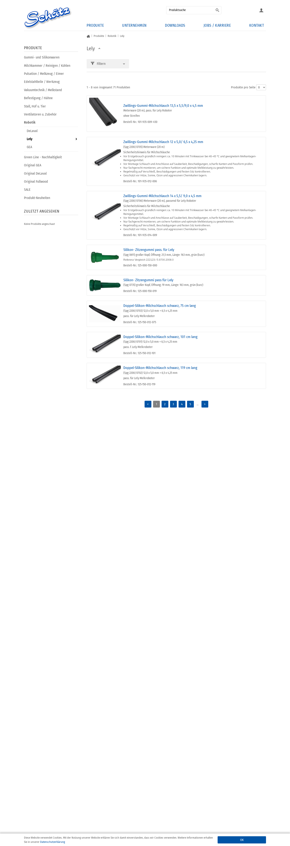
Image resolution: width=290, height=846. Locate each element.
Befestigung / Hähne (38, 98)
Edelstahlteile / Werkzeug (42, 82)
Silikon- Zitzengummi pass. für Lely (148, 250)
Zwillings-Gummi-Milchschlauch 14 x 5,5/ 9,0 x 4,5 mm (162, 196)
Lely (29, 139)
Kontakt (256, 25)
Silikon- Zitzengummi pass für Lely (148, 280)
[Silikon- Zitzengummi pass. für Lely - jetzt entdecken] (105, 257)
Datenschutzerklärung (52, 841)
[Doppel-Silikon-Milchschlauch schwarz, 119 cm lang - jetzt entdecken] (105, 376)
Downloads (175, 25)
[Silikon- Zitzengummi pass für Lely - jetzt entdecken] (105, 285)
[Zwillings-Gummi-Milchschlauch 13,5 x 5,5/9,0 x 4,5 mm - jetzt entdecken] (105, 113)
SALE (27, 190)
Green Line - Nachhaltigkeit (43, 157)
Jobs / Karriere (217, 25)
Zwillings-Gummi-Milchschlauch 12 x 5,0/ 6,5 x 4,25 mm (163, 142)
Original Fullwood (36, 181)
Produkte (95, 25)
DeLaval (32, 131)
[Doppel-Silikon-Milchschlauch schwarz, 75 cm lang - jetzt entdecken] (105, 313)
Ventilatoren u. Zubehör (40, 114)
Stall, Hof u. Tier (35, 106)
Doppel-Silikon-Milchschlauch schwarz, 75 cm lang (159, 305)
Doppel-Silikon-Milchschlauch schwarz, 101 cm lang (160, 337)
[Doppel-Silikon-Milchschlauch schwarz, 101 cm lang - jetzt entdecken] (105, 345)
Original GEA (32, 165)
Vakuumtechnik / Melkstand (43, 90)
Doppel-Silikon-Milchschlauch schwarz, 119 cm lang (160, 368)
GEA (29, 147)
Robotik (29, 122)
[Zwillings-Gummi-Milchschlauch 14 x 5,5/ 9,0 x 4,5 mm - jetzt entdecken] (105, 215)
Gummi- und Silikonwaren (41, 57)
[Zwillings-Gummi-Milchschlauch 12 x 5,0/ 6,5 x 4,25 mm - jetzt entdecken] (105, 161)
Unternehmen (134, 25)
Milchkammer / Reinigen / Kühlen (47, 66)
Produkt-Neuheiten (37, 198)
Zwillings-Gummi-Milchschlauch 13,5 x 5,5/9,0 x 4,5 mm (163, 105)
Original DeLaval (35, 173)
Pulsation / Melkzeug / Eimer (44, 74)
